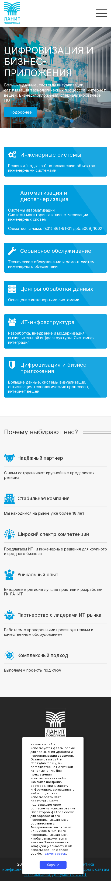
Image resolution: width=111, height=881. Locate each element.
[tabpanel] (55, 93)
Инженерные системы (50, 155)
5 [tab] (71, 118)
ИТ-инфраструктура (47, 322)
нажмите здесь (54, 853)
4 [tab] (63, 118)
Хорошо (53, 865)
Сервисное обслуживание (55, 251)
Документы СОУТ (69, 874)
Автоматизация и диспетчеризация (44, 195)
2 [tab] (47, 118)
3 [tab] (55, 118)
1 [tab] (39, 118)
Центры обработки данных (56, 289)
